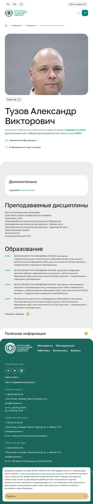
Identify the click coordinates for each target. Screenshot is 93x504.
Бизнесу (76, 350)
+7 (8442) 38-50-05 (14, 394)
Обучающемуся (65, 345)
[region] (46, 185)
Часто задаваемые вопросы (20, 382)
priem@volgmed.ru (14, 431)
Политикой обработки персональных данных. (42, 473)
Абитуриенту (45, 345)
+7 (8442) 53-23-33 (14, 422)
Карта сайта (11, 377)
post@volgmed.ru (13, 403)
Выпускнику (60, 350)
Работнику (43, 350)
